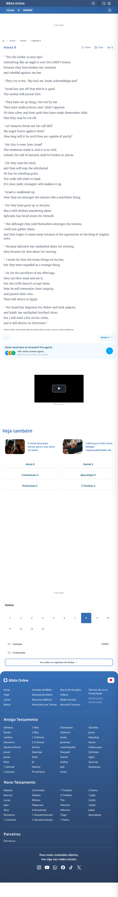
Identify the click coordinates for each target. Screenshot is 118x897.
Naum (92, 742)
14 (42, 628)
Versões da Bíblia (42, 689)
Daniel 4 (88, 464)
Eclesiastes (66, 727)
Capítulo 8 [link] (36, 40)
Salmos (36, 767)
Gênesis (8, 727)
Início (7, 689)
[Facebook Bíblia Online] (63, 867)
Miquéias (93, 737)
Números (9, 742)
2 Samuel (9, 771)
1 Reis (35, 727)
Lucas (7, 800)
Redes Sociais (68, 699)
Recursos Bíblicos (42, 699)
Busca (7, 704)
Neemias (37, 752)
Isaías (63, 737)
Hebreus (65, 810)
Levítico (8, 737)
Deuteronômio (12, 747)
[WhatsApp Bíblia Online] (55, 867)
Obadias (93, 727)
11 (10, 628)
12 (21, 628)
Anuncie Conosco (70, 704)
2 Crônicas (38, 742)
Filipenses (37, 805)
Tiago (63, 815)
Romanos (9, 815)
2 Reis (35, 732)
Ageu (91, 757)
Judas (91, 810)
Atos (6, 810)
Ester (35, 757)
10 (108, 617)
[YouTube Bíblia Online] (47, 867)
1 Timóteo (66, 790)
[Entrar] (93, 3)
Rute (6, 762)
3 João (92, 805)
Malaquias (94, 767)
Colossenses (39, 810)
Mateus (8, 790)
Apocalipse (94, 815)
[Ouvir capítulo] (109, 10)
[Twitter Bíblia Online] (79, 867)
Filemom (65, 805)
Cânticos (65, 732)
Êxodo (7, 732)
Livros (12, 40)
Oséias (64, 762)
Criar (100, 47)
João (6, 805)
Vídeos (64, 694)
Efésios (36, 800)
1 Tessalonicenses (42, 815)
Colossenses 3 (30, 475)
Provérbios (38, 771)
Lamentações (68, 747)
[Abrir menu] (109, 3)
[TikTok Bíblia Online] (71, 867)
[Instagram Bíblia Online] (39, 867)
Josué (7, 752)
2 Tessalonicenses (42, 819)
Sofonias (93, 752)
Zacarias (93, 762)
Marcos (8, 795)
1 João (92, 795)
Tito (62, 800)
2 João (92, 800)
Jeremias (65, 742)
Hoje (6, 694)
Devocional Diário (42, 694)
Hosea (23, 40)
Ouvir (88, 47)
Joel (62, 767)
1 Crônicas (38, 737)
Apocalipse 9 (88, 475)
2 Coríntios (38, 790)
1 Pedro (64, 819)
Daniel (64, 757)
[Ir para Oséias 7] (6, 337)
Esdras (36, 747)
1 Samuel (9, 767)
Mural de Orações (70, 689)
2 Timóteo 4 (88, 485)
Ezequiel (65, 752)
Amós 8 (30, 464)
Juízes (7, 757)
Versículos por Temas (44, 704)
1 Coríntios (10, 819)
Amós (63, 771)
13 (32, 628)
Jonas (91, 732)
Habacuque (95, 747)
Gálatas (36, 795)
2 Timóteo (66, 795)
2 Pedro (93, 790)
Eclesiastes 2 (29, 485)
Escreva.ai (9, 841)
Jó (33, 762)
